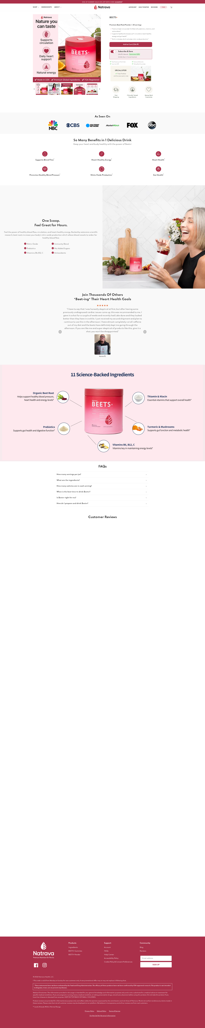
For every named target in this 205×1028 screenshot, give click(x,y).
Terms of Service (114, 1011)
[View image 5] (92, 89)
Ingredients (73, 947)
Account (132, 7)
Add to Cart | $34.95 (131, 44)
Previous (60, 331)
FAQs (106, 951)
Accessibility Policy (111, 958)
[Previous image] (34, 89)
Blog (141, 947)
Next (144, 331)
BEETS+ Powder (74, 955)
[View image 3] (67, 89)
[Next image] (99, 89)
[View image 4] (79, 89)
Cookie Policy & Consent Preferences (118, 962)
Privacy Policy (89, 1011)
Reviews (154, 7)
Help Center (144, 7)
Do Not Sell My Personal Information (103, 1015)
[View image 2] (54, 89)
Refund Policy (101, 1011)
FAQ (163, 7)
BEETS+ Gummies (75, 951)
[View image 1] (42, 89)
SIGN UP (156, 965)
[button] (36, 7)
